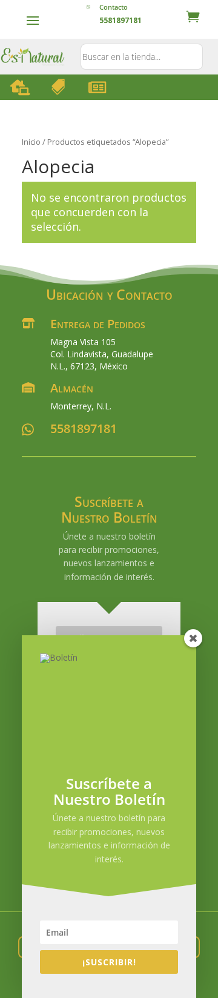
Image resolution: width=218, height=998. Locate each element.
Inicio (31, 141)
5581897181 (83, 428)
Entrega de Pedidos (97, 324)
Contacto (113, 7)
